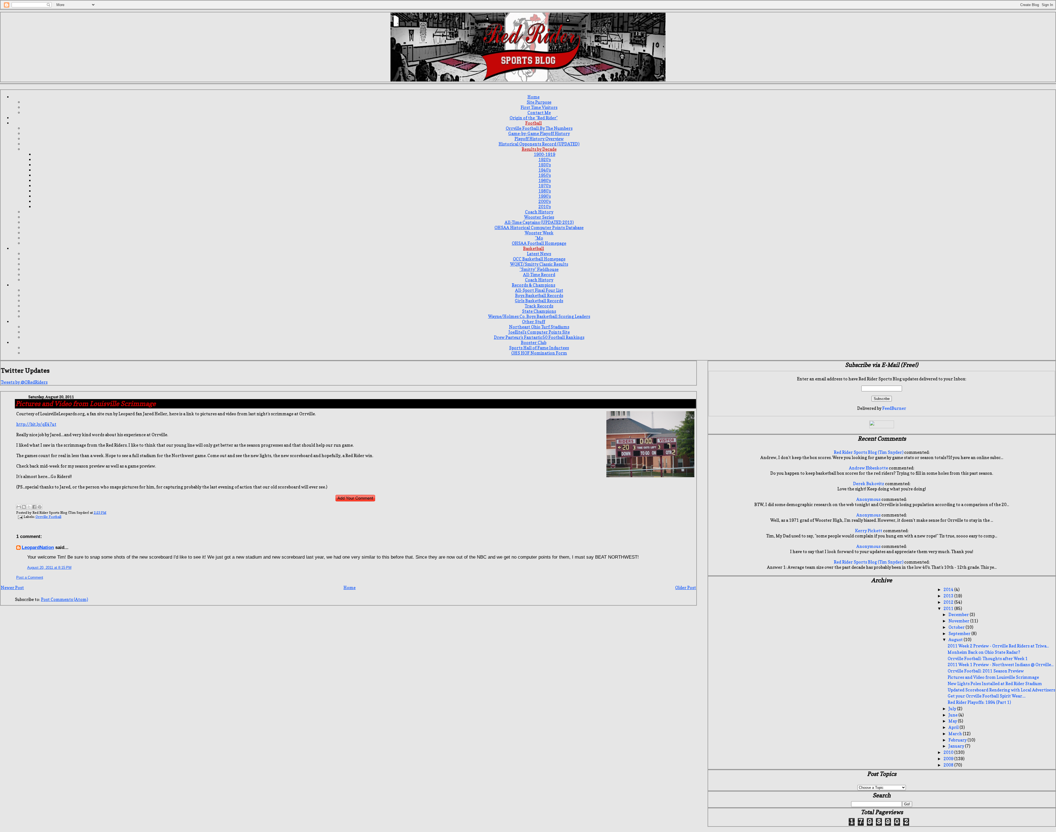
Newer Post (12, 587)
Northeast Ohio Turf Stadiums (539, 326)
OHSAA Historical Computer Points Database (539, 227)
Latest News (539, 253)
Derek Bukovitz (868, 483)
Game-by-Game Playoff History (539, 133)
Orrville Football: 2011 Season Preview (986, 671)
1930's (544, 165)
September (959, 633)
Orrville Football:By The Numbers (539, 128)
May (953, 721)
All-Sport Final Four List (539, 290)
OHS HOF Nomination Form (539, 353)
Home (533, 97)
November (959, 621)
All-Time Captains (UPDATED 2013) (539, 222)
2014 (949, 589)
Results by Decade (539, 149)
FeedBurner (894, 408)
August (956, 639)
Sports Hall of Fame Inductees (539, 347)
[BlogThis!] (24, 507)
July (952, 708)
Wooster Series (539, 217)
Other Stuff (533, 321)
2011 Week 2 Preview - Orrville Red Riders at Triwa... (998, 646)
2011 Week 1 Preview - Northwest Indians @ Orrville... (1001, 664)
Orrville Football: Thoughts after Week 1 (988, 658)
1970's (544, 185)
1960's (544, 180)
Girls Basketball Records (539, 300)
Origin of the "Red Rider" (534, 117)
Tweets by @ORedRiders (24, 382)
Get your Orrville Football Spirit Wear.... (986, 696)
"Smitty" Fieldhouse (539, 269)
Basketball (533, 248)
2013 (949, 595)
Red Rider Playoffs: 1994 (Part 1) (979, 702)
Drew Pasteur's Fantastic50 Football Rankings (539, 337)
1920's (544, 159)
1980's (544, 191)
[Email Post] (20, 517)
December (959, 614)
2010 (949, 752)
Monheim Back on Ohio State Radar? (984, 652)
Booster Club (533, 342)
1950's (544, 175)
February (957, 740)
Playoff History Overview (539, 138)
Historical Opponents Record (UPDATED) (539, 144)
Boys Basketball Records (539, 295)
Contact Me (539, 112)
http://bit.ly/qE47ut (36, 424)
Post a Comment (29, 577)
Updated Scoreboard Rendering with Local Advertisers (1001, 690)
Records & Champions (533, 285)
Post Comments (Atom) (64, 599)
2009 (949, 758)
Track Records (539, 306)
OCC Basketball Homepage (539, 259)
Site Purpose (539, 102)
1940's (544, 170)
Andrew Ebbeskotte (868, 468)
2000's (544, 201)
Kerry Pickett (868, 530)
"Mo (539, 238)
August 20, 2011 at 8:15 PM (49, 567)
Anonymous (868, 499)
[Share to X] (29, 507)
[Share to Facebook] (34, 507)
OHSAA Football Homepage (539, 243)
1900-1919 (544, 154)
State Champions (539, 311)
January (956, 746)
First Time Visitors (539, 107)
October (957, 627)
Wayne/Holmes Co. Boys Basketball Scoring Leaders (539, 316)
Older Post (685, 587)
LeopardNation (38, 547)
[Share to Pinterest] (39, 507)
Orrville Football (48, 517)
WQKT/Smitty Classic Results (539, 264)
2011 (949, 608)
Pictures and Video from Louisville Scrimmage (993, 677)
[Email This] (18, 507)
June (953, 715)
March (955, 733)
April (953, 727)
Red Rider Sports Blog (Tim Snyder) (868, 452)
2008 (949, 765)
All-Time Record (539, 274)
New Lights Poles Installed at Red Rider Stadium (995, 683)
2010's (544, 206)
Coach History (539, 212)
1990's (544, 196)
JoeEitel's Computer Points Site (539, 332)
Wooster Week (539, 232)
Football (533, 123)
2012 (949, 602)
